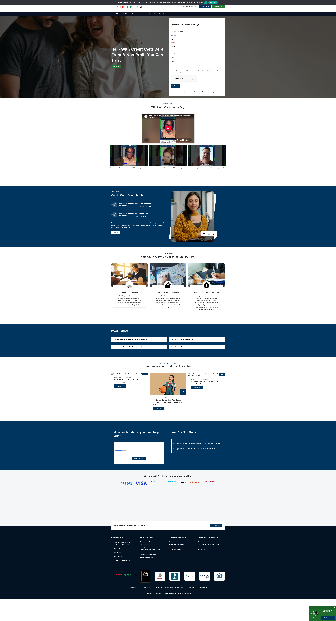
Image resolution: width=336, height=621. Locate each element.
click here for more (177, 347)
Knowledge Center (203, 547)
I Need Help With (175, 65)
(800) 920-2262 (118, 548)
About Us (171, 542)
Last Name (174, 35)
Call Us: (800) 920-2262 (189, 6)
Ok (206, 2)
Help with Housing (145, 14)
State (173, 57)
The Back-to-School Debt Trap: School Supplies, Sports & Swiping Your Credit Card (167, 402)
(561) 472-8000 (118, 552)
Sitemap (191, 587)
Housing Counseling (145, 547)
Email (173, 50)
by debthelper (118, 377)
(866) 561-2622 (118, 556)
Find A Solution (139, 458)
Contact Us (216, 525)
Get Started (116, 66)
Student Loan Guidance (146, 557)
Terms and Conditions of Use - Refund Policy (169, 587)
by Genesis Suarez (158, 398)
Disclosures (203, 587)
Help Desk (132, 587)
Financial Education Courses (148, 542)
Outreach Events (173, 547)
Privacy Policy (145, 587)
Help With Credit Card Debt (120, 14)
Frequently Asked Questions (177, 544)
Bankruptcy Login (218, 6)
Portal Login (205, 6)
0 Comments (127, 377)
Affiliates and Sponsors (175, 549)
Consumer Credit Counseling (148, 552)
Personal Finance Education (148, 554)
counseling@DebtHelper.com (122, 560)
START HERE (327, 618)
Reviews (134, 14)
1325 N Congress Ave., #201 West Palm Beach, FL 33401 (122, 543)
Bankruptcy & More (160, 14)
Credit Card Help (144, 544)
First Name (174, 28)
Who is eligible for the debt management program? (130, 347)
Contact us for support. (210, 92)
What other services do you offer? (182, 339)
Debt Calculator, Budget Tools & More (208, 544)
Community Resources (204, 542)
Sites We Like (201, 549)
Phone (173, 42)
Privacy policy (213, 2)
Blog (199, 552)
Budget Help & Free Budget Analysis (150, 549)
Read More (115, 232)
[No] (334, 3)
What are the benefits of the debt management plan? (131, 339)
